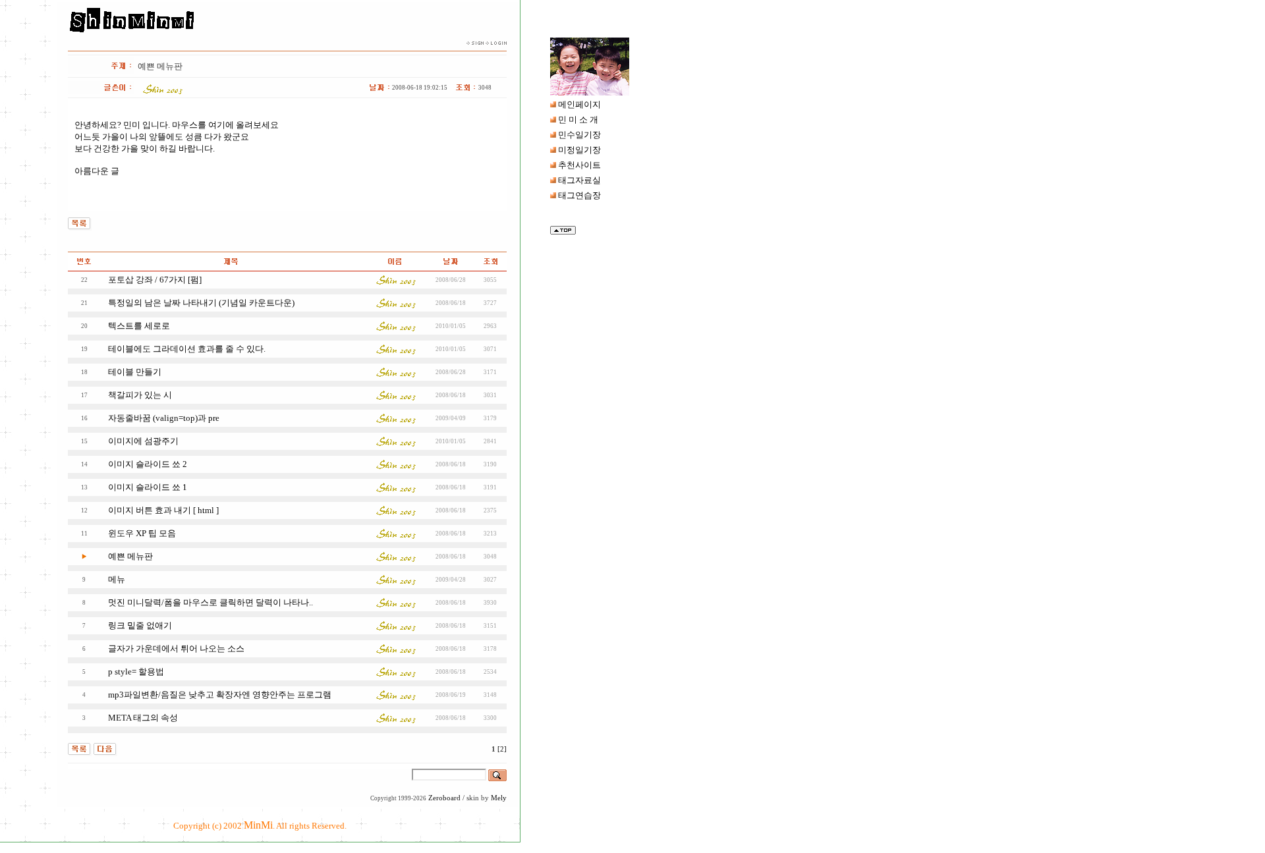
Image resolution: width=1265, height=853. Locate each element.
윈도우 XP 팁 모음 (142, 533)
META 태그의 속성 (143, 718)
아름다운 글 (96, 171)
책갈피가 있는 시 (140, 395)
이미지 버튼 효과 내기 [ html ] (163, 510)
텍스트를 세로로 (139, 326)
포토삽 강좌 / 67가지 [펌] (155, 280)
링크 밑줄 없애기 (140, 625)
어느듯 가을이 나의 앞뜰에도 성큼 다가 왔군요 (161, 137)
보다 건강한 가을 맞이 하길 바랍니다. (144, 148)
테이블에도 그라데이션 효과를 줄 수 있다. (187, 349)
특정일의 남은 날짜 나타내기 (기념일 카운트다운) (201, 303)
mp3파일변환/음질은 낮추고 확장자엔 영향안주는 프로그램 (219, 695)
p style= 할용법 (136, 671)
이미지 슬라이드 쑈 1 (147, 487)
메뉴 (116, 579)
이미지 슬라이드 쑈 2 (147, 464)
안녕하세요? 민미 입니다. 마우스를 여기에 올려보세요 (176, 125)
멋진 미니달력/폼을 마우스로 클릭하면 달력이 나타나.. (210, 602)
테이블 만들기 (134, 372)
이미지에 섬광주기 (143, 441)
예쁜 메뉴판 (130, 556)
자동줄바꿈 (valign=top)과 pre (163, 418)
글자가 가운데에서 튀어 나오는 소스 (176, 648)
